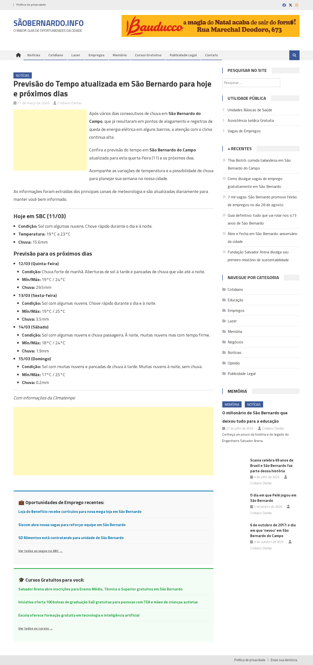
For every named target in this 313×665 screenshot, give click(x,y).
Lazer (75, 54)
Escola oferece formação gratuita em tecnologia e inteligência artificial (78, 615)
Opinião (234, 363)
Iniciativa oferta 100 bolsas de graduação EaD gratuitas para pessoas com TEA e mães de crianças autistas (108, 602)
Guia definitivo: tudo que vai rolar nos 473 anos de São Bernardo (262, 219)
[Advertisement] (50, 140)
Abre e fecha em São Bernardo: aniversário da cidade (262, 237)
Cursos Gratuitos (148, 54)
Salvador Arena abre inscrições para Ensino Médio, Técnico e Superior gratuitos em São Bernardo (100, 589)
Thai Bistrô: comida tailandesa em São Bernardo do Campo (259, 164)
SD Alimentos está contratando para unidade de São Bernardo (71, 538)
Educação (235, 300)
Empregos (96, 54)
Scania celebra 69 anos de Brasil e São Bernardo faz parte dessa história (271, 465)
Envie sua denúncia (284, 659)
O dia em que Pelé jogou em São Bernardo (273, 497)
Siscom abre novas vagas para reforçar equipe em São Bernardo (72, 525)
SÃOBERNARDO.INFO (48, 23)
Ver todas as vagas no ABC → (40, 550)
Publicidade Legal (183, 54)
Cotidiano (55, 54)
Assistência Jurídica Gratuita (251, 120)
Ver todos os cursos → (35, 628)
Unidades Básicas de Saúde (250, 110)
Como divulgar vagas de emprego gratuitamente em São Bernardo (255, 182)
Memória (120, 54)
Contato (211, 54)
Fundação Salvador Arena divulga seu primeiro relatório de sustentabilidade (258, 256)
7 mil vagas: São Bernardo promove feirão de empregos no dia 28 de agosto (262, 201)
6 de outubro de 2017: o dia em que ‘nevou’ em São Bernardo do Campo (273, 530)
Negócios (235, 342)
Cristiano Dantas (69, 102)
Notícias (33, 54)
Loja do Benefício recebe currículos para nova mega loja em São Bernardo (80, 511)
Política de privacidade (31, 4)
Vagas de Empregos (244, 131)
